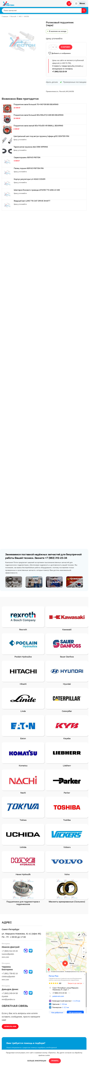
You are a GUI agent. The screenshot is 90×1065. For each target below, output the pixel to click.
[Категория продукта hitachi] (23, 674)
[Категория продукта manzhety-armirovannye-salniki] (67, 891)
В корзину (65, 47)
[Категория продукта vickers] (67, 837)
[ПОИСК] (84, 10)
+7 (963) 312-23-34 (59, 72)
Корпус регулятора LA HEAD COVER (29, 179)
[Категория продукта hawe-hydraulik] (23, 864)
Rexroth (13, 16)
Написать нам (10, 1026)
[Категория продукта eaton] (23, 728)
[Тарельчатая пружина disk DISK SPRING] (7, 151)
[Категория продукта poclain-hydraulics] (23, 646)
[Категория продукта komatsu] (23, 755)
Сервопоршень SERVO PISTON (27, 158)
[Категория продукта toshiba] (67, 810)
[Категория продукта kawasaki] (67, 619)
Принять (54, 1061)
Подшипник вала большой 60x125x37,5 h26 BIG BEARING (38, 115)
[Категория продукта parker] (67, 782)
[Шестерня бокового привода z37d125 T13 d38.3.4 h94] (7, 194)
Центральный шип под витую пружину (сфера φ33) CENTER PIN (41, 136)
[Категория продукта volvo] (67, 864)
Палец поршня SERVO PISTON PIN (29, 168)
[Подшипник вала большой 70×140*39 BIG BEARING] (7, 108)
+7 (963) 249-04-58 (10, 993)
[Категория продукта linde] (23, 701)
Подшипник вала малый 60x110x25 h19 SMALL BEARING (38, 126)
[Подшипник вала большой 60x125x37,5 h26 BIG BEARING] (7, 119)
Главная (5, 16)
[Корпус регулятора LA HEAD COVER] (7, 183)
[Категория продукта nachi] (23, 782)
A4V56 (26, 16)
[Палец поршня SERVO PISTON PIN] (7, 172)
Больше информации (37, 1061)
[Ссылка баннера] (13, 582)
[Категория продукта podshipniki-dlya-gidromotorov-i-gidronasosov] (23, 892)
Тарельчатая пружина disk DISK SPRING (31, 147)
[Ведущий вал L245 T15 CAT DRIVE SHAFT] (7, 205)
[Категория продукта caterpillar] (67, 701)
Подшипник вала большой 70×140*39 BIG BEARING (36, 105)
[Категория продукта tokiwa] (23, 810)
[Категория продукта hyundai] (67, 674)
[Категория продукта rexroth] (23, 619)
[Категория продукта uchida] (23, 837)
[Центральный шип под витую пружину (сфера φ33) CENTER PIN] (7, 140)
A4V (20, 16)
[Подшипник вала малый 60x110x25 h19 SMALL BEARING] (7, 130)
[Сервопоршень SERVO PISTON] (7, 162)
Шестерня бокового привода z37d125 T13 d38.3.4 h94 (37, 190)
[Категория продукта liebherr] (67, 755)
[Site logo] (8, 3)
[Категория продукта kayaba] (67, 728)
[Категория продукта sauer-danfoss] (67, 646)
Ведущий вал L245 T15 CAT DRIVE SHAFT (32, 201)
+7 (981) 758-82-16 (10, 974)
